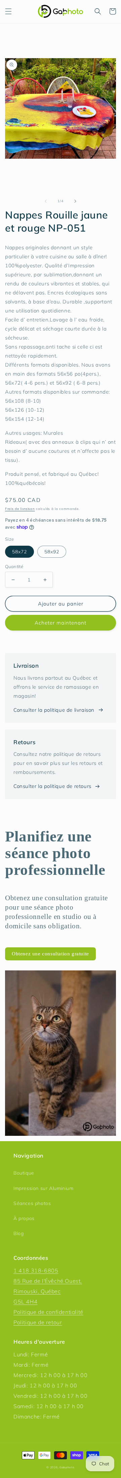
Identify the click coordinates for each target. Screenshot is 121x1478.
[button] (8, 11)
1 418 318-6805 (35, 1270)
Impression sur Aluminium (43, 1188)
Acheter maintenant (60, 623)
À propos (24, 1218)
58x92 (51, 552)
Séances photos (32, 1203)
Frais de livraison (20, 509)
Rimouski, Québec (37, 1291)
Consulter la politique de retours (52, 786)
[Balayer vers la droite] (75, 201)
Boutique (23, 1173)
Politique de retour (37, 1322)
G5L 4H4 (25, 1301)
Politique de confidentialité (48, 1312)
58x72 (19, 552)
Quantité (14, 566)
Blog (18, 1233)
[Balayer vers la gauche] (45, 201)
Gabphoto (67, 1467)
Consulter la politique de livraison (53, 710)
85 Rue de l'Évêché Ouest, (47, 1281)
